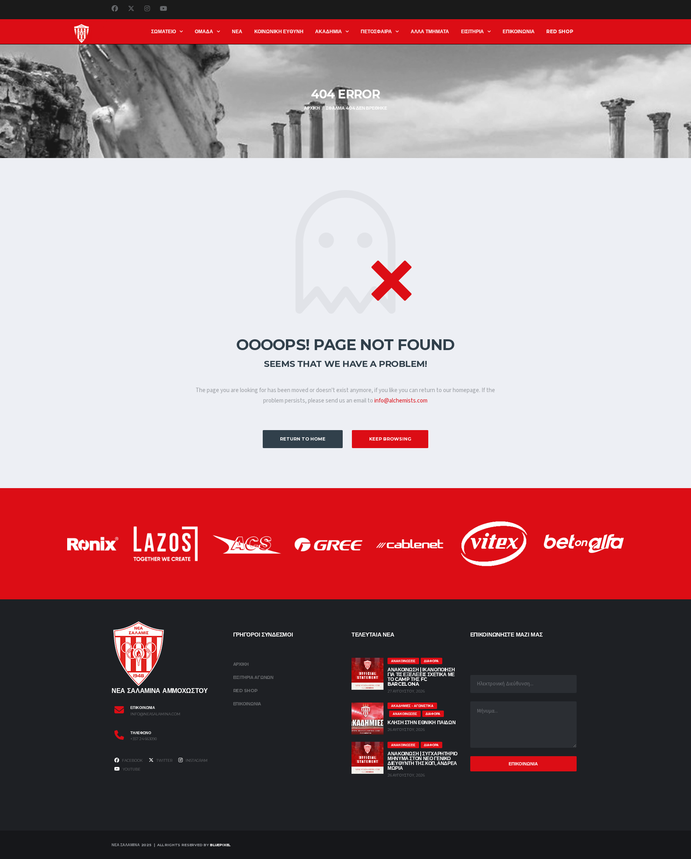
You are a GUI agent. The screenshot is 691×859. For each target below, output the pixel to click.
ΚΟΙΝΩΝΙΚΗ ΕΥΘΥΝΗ (279, 31)
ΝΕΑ (237, 31)
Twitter (164, 760)
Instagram (196, 760)
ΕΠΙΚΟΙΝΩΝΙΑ (519, 31)
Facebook (132, 760)
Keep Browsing (390, 439)
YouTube (131, 769)
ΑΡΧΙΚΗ (241, 664)
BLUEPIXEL (220, 845)
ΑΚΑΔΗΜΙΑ (328, 31)
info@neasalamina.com (155, 714)
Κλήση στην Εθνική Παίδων (421, 722)
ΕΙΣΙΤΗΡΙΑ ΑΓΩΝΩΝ (253, 677)
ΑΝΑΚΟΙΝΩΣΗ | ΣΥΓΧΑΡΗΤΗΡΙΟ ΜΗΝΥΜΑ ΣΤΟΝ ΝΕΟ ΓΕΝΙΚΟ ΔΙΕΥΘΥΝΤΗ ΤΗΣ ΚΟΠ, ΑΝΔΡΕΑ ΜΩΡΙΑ (422, 761)
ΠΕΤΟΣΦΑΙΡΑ (376, 31)
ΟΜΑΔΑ (204, 31)
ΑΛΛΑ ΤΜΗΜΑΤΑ (430, 31)
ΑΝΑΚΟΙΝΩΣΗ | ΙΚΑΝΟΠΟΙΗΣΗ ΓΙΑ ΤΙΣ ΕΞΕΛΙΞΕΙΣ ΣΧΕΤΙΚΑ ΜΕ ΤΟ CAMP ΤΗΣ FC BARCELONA (421, 677)
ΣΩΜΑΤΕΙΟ (163, 31)
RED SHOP (559, 31)
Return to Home (303, 439)
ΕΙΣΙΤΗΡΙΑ (472, 31)
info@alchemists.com (400, 400)
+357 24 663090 (143, 739)
